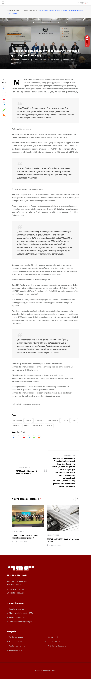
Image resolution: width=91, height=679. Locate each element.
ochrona (65, 420)
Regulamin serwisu (16, 609)
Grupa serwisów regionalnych (20, 622)
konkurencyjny (53, 420)
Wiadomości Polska (21, 60)
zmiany (49, 425)
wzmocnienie (37, 425)
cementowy (17, 420)
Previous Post (24, 468)
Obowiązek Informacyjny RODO (21, 613)
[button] (73, 499)
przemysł (16, 425)
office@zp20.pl (18, 593)
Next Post (68, 455)
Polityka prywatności (17, 617)
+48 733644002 (19, 590)
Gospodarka (39, 420)
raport (26, 425)
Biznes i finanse (18, 531)
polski (74, 420)
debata (28, 420)
